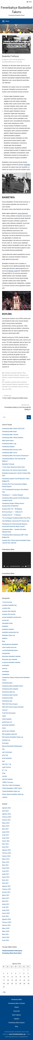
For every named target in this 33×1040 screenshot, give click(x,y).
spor (3, 380)
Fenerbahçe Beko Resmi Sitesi (11, 953)
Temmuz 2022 (6, 853)
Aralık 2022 (5, 838)
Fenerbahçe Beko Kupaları (16, 1022)
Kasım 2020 (6, 913)
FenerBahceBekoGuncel (9, 62)
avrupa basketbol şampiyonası (11, 617)
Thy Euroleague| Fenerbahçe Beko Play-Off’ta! (16, 518)
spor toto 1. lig (6, 764)
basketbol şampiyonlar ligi (10, 632)
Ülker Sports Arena (8, 440)
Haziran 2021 (6, 892)
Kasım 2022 (6, 841)
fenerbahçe (5, 674)
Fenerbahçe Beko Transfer (10, 434)
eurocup (4, 668)
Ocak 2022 (5, 871)
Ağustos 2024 (6, 808)
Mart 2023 (5, 829)
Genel (27, 377)
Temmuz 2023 (6, 817)
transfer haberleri (7, 779)
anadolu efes (6, 608)
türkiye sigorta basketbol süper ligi (12, 794)
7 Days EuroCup (7, 602)
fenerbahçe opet (7, 701)
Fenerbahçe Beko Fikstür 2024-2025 (13, 428)
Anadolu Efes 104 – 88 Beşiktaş (12, 509)
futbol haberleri (7, 719)
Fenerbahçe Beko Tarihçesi (16, 1003)
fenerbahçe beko (7, 683)
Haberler (16, 1019)
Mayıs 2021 (5, 895)
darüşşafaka (6, 653)
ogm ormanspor (7, 752)
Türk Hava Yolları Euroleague (11, 785)
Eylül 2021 (5, 883)
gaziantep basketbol (8, 725)
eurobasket (5, 665)
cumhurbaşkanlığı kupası (10, 650)
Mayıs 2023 (5, 823)
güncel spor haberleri (8, 731)
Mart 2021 (5, 901)
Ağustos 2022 (6, 850)
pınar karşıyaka (7, 758)
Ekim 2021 (5, 880)
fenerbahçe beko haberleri (10, 689)
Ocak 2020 (5, 940)
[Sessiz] (26, 566)
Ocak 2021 (5, 907)
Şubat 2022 (5, 868)
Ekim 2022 (5, 844)
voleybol (4, 797)
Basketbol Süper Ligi (8, 635)
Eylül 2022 (5, 847)
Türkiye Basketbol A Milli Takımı (12, 788)
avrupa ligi (5, 620)
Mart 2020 (5, 934)
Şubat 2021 (5, 904)
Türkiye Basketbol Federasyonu (12, 950)
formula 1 (5, 710)
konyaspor (5, 743)
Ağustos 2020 (6, 919)
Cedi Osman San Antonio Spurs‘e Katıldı (14, 470)
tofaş (3, 773)
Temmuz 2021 (6, 889)
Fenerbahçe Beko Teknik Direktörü (12, 437)
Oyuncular (16, 1011)
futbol (4, 716)
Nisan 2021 (5, 898)
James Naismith (23, 213)
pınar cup (5, 755)
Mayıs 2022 (5, 859)
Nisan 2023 (5, 826)
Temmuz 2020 (6, 922)
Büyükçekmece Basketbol (10, 644)
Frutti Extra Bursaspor (9, 713)
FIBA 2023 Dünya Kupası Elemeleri (13, 707)
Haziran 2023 (6, 820)
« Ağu (4, 992)
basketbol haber (15, 382)
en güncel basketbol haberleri (16, 377)
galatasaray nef (7, 722)
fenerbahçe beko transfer (10, 695)
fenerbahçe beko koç (8, 692)
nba (3, 749)
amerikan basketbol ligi (9, 605)
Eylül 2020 (5, 916)
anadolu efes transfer (8, 614)
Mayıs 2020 (5, 928)
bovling (26, 386)
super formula (6, 767)
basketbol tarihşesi (17, 386)
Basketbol (27, 164)
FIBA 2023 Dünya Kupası (10, 704)
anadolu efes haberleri (9, 611)
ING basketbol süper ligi (9, 734)
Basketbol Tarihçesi (8, 464)
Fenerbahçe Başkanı (8, 446)
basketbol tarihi (6, 386)
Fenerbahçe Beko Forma (9, 452)
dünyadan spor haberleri (9, 659)
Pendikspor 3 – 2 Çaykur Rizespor (12, 495)
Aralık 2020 (5, 910)
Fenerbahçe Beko (16, 999)
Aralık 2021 (5, 874)
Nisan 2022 (5, 862)
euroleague (5, 671)
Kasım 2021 (6, 877)
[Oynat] (4, 566)
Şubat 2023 (5, 832)
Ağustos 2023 (6, 814)
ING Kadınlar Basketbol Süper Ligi (12, 737)
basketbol (7, 373)
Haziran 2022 (6, 856)
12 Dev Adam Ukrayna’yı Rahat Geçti (13, 467)
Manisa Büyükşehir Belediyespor (12, 746)
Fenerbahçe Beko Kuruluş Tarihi (12, 449)
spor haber (8, 389)
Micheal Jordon (13, 271)
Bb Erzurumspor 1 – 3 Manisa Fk (12, 512)
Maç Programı (16, 1015)
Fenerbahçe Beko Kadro (9, 431)
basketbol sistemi (23, 384)
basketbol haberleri (16, 373)
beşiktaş (4, 638)
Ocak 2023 (5, 835)
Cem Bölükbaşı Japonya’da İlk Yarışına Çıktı (15, 521)
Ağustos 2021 (6, 886)
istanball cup (6, 740)
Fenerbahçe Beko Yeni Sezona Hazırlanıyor (15, 455)
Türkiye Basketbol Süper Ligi (11, 791)
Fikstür (16, 1007)
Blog (24, 373)
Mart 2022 (5, 865)
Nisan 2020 (5, 931)
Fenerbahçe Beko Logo (9, 443)
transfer (4, 776)
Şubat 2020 (5, 937)
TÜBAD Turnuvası (7, 782)
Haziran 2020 (6, 925)
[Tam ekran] (28, 566)
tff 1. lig (4, 770)
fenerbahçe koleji (7, 698)
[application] (16, 560)
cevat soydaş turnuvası (9, 647)
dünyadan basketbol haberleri (10, 375)
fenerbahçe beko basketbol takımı (12, 686)
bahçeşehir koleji (7, 623)
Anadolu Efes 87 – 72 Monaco (11, 515)
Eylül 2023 (5, 811)
